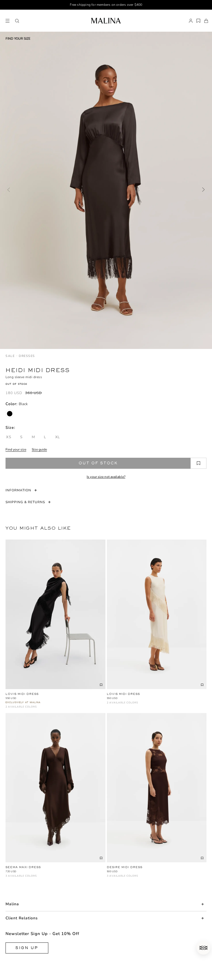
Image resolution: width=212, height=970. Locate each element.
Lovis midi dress (22, 693)
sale (10, 356)
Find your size (16, 449)
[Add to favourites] (198, 463)
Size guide (39, 449)
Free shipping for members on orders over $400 (106, 4)
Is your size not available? (106, 477)
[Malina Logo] (106, 21)
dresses (27, 356)
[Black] (10, 414)
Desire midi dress (124, 867)
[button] (17, 21)
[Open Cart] (206, 21)
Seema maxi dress (23, 867)
